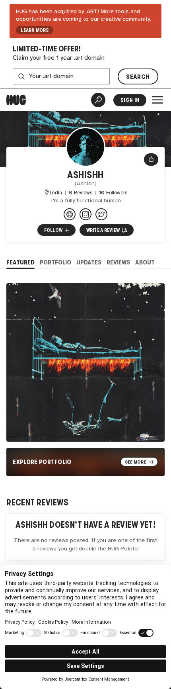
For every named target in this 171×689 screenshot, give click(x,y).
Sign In (129, 100)
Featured (20, 262)
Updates (88, 262)
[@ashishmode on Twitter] (101, 214)
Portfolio (55, 262)
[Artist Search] (98, 100)
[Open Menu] (157, 100)
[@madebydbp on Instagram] (85, 214)
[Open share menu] (151, 159)
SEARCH (138, 76)
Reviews (118, 262)
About (145, 262)
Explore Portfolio (42, 462)
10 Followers (113, 193)
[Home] (16, 100)
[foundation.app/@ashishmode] (70, 214)
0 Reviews (80, 193)
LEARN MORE (34, 30)
